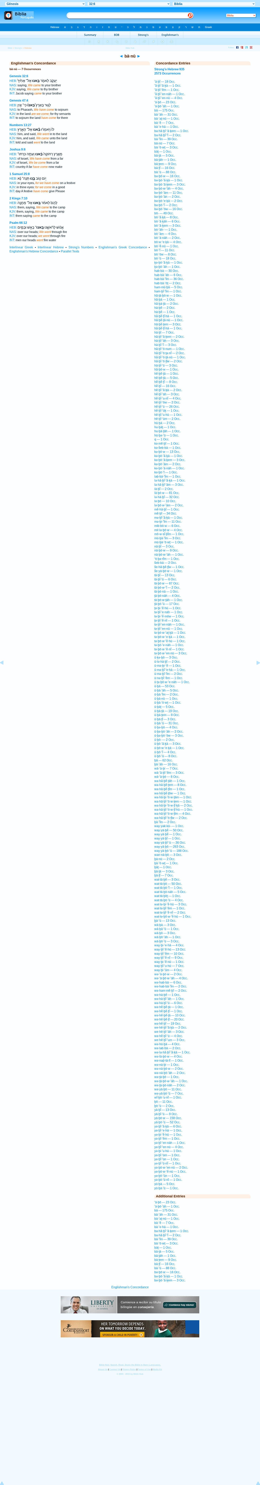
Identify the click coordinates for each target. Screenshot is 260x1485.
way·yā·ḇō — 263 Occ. (169, 846)
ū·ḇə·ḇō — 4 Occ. (166, 727)
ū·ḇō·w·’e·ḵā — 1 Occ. (169, 748)
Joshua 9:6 (18, 149)
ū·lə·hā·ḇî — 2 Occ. (167, 661)
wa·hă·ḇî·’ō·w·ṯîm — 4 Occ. (172, 813)
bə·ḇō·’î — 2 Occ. (166, 205)
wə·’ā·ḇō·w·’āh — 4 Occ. (171, 978)
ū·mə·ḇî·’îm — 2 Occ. (168, 673)
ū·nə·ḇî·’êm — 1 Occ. (168, 678)
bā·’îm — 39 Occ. (166, 139)
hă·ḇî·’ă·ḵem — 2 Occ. (169, 336)
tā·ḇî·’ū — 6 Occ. (165, 579)
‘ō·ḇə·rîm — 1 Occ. (166, 558)
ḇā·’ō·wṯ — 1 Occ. (166, 863)
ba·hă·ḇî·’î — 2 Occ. (167, 135)
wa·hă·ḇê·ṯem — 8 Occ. (170, 785)
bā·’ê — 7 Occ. (164, 122)
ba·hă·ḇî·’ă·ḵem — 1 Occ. (171, 131)
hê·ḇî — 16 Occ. (165, 386)
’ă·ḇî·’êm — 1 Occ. (166, 89)
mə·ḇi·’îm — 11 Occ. (168, 521)
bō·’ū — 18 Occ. (165, 258)
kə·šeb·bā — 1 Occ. (167, 447)
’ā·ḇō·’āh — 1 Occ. (166, 106)
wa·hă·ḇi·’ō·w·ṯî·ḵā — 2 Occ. (173, 805)
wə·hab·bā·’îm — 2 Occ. (170, 986)
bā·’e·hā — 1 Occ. (166, 126)
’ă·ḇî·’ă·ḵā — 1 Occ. (167, 85)
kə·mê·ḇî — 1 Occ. (166, 443)
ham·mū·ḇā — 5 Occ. (168, 287)
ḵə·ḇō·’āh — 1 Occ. (167, 266)
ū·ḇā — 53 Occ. (164, 686)
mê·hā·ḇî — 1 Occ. (166, 509)
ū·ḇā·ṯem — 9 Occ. (166, 715)
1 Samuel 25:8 (20, 174)
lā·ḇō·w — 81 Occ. (166, 492)
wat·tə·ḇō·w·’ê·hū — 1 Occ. (172, 916)
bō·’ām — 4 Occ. (165, 233)
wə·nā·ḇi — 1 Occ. (166, 1064)
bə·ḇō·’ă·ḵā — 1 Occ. (168, 180)
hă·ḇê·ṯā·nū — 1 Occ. (168, 320)
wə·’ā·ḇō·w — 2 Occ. (168, 974)
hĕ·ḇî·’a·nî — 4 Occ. (167, 398)
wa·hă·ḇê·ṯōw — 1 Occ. (170, 793)
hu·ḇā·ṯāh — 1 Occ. (167, 431)
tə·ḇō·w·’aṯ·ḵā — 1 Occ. (170, 632)
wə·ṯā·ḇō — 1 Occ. (166, 1077)
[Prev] (5, 671)
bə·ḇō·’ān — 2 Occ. (167, 196)
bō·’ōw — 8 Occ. (165, 254)
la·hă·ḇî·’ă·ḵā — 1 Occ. (169, 480)
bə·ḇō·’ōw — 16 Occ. (168, 209)
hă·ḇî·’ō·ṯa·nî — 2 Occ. (169, 353)
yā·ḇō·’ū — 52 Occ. (167, 1122)
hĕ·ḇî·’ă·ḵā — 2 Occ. (168, 390)
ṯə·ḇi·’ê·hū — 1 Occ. (167, 608)
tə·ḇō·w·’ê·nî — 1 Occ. (169, 649)
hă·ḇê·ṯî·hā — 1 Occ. (168, 316)
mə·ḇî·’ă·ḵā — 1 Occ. (168, 517)
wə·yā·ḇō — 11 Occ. (168, 1089)
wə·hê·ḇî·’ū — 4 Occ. (168, 1036)
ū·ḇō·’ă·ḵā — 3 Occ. (167, 743)
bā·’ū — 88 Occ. (165, 172)
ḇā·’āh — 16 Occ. (166, 764)
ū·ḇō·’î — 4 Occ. (165, 752)
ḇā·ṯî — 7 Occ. (163, 875)
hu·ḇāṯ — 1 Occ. (165, 427)
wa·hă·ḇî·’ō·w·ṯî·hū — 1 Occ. (173, 809)
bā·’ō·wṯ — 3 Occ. (166, 147)
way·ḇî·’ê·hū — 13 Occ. (170, 949)
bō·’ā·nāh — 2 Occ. (167, 237)
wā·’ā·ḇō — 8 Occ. (166, 776)
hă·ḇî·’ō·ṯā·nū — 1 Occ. (170, 357)
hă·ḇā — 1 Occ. (164, 299)
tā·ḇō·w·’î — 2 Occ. (167, 587)
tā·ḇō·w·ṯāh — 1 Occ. (168, 600)
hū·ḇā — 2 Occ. (164, 423)
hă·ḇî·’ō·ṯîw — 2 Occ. (168, 361)
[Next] (255, 671)
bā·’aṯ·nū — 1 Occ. (166, 118)
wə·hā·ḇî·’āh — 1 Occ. (169, 998)
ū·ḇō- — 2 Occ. (164, 739)
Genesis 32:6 (19, 76)
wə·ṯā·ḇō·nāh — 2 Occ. (169, 1085)
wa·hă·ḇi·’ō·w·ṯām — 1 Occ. (173, 797)
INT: (12, 93)
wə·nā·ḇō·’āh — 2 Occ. (169, 1073)
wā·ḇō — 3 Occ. (165, 933)
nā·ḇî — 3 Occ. (164, 546)
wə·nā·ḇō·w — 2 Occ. (168, 1068)
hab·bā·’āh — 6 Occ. (168, 275)
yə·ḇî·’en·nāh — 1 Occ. (169, 1142)
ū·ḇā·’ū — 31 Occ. (166, 723)
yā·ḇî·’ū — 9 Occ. (166, 1114)
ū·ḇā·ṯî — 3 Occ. (165, 719)
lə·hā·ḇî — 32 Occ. (166, 497)
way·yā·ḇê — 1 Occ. (168, 834)
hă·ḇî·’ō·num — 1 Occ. (169, 348)
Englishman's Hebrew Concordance (34, 251)
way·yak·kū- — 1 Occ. (169, 826)
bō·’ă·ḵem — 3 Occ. (167, 225)
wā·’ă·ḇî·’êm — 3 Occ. (169, 772)
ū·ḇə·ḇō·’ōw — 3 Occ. (169, 735)
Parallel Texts (70, 251)
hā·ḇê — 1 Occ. (164, 312)
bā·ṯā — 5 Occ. (164, 155)
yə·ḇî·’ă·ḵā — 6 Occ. (168, 1126)
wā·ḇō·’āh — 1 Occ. (167, 937)
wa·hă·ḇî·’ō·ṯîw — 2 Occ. (170, 817)
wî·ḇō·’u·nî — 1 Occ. (168, 1097)
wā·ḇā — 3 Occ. (165, 925)
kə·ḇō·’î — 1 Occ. (166, 472)
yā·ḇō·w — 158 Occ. (168, 1118)
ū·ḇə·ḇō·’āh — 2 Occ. (168, 731)
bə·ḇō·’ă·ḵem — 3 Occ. (169, 184)
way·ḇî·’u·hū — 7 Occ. (169, 965)
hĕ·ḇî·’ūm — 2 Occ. (167, 418)
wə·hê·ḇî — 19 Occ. (167, 1023)
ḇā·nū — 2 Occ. (164, 859)
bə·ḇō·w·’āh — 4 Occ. (169, 188)
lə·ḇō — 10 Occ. (165, 501)
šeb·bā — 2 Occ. (165, 562)
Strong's (18, 48)
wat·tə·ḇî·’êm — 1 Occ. (169, 908)
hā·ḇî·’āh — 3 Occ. (166, 340)
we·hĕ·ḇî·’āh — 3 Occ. (169, 1031)
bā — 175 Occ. (164, 110)
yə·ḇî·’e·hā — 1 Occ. (168, 1130)
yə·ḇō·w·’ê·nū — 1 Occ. (170, 1171)
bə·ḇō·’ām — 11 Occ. (168, 192)
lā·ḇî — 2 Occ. (163, 488)
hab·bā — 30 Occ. (166, 270)
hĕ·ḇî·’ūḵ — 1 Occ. (166, 410)
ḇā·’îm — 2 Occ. (165, 822)
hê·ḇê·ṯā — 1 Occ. (166, 373)
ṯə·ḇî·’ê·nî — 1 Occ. (167, 620)
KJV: (13, 89)
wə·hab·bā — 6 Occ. (168, 982)
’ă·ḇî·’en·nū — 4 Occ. (168, 98)
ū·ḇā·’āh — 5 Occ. (166, 690)
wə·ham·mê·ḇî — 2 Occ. (170, 990)
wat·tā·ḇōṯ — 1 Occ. (167, 896)
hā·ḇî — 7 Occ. (164, 332)
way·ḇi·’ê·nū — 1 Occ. (169, 961)
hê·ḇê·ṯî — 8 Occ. (166, 381)
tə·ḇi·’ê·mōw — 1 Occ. (169, 616)
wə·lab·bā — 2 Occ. (167, 1048)
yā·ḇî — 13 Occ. (165, 1109)
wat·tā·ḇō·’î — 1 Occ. (168, 887)
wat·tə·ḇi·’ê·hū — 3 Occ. (170, 904)
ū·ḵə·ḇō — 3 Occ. (166, 657)
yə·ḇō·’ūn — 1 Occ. (167, 1175)
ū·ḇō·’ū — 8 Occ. (165, 756)
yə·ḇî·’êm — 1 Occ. (167, 1138)
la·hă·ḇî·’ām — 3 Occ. (169, 484)
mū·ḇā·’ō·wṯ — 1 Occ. (168, 542)
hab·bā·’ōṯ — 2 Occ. (167, 283)
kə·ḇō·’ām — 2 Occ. (167, 464)
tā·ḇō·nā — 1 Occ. (166, 591)
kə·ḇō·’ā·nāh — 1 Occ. (169, 468)
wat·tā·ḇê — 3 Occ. (167, 879)
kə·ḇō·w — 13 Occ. (167, 451)
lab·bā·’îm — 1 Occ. (167, 476)
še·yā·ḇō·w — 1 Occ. (168, 571)
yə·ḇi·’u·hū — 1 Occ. (168, 1151)
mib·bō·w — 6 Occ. (167, 525)
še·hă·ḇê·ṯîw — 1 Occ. (169, 567)
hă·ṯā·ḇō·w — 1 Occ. (168, 295)
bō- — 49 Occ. (164, 213)
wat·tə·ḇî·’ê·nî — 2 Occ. (170, 912)
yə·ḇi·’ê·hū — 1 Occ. (168, 1134)
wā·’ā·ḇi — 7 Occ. (166, 768)
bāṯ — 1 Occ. (163, 151)
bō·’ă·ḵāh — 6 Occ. (167, 221)
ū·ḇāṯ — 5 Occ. (164, 706)
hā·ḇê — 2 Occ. (164, 307)
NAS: (13, 85)
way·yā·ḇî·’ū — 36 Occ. (170, 842)
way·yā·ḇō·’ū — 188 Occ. (171, 850)
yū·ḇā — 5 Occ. (164, 1184)
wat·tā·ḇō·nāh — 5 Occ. (170, 892)
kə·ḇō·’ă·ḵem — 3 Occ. (169, 460)
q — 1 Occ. (161, 439)
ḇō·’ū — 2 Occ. (164, 1105)
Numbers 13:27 (20, 125)
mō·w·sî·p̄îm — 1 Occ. (169, 534)
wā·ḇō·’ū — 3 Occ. (166, 941)
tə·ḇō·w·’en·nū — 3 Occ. (170, 653)
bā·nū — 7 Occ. (164, 143)
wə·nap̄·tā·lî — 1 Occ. (168, 1060)
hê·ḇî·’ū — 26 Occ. (166, 406)
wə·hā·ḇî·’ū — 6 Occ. (168, 1003)
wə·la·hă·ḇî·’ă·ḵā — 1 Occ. (172, 1052)
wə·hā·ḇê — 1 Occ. (167, 994)
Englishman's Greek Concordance (123, 247)
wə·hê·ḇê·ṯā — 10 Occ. (169, 1015)
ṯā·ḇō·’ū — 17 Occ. (166, 604)
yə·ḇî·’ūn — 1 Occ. (166, 1159)
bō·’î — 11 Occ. (164, 250)
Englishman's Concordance (130, 1287)
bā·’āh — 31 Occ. (166, 114)
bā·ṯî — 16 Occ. (164, 168)
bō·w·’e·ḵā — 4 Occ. (168, 242)
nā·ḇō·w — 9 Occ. (166, 550)
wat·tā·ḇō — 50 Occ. (168, 883)
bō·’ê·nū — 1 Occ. (166, 246)
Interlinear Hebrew (51, 247)
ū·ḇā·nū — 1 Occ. (166, 698)
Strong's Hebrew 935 (169, 69)
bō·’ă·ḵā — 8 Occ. (166, 217)
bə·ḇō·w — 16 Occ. (167, 176)
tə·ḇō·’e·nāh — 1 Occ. (169, 645)
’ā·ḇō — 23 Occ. (165, 102)
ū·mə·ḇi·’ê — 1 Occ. (167, 665)
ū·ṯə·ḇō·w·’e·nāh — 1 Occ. (172, 682)
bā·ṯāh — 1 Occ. (165, 159)
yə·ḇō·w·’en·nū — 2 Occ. (171, 1167)
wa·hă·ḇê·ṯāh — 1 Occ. (169, 781)
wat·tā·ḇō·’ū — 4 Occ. (168, 900)
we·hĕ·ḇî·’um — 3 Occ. (169, 1040)
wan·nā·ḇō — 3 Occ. (168, 854)
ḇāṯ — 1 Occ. (163, 867)
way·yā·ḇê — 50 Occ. (168, 830)
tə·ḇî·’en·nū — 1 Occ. (168, 628)
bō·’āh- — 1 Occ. (165, 229)
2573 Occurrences (167, 73)
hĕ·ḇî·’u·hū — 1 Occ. (168, 414)
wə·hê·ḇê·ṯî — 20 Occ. (169, 1019)
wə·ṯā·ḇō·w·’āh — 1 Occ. (171, 1081)
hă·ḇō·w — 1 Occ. (166, 369)
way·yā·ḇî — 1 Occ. (167, 838)
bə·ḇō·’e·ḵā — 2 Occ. (168, 200)
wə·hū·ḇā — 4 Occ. (167, 1044)
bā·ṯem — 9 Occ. (165, 164)
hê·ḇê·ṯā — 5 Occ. (166, 377)
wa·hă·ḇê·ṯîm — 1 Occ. (169, 789)
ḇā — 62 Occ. (163, 760)
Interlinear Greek (21, 247)
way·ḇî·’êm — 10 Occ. (169, 953)
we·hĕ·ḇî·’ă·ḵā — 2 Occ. (170, 1027)
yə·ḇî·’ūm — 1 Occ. (167, 1155)
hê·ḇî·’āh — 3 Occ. (166, 394)
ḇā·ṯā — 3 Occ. (164, 871)
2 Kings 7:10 (18, 198)
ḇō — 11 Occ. (163, 1101)
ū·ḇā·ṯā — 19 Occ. (166, 711)
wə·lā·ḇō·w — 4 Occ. (168, 1056)
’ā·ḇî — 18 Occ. (164, 81)
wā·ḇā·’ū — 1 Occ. (166, 929)
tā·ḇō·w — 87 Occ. (166, 583)
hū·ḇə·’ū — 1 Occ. (166, 435)
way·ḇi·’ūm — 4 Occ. (168, 970)
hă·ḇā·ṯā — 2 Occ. (166, 303)
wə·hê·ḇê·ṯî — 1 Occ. (168, 1011)
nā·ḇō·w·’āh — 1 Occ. (169, 554)
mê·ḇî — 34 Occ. (165, 513)
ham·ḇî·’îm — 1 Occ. (168, 291)
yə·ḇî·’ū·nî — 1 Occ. (167, 1163)
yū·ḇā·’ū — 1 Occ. (166, 1188)
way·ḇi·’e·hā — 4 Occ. (169, 945)
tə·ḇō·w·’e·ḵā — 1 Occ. (169, 636)
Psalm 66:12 (18, 222)
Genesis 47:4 (19, 100)
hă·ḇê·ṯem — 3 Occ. (167, 324)
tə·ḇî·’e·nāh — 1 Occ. (168, 612)
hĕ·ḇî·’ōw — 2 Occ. (167, 402)
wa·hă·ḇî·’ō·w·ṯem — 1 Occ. (173, 801)
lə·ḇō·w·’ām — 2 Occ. (168, 505)
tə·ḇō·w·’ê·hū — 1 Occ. (169, 641)
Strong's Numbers (81, 247)
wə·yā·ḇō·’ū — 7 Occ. (168, 1093)
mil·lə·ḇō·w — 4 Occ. (168, 530)
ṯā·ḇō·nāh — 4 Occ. (167, 595)
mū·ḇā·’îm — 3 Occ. (167, 538)
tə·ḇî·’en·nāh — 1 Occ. (169, 624)
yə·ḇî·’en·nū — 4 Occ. (169, 1147)
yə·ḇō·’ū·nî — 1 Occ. (168, 1179)
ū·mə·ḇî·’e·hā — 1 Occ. (170, 669)
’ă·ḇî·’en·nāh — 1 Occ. (169, 94)
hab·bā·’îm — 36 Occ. (169, 279)
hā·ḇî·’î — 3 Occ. (165, 344)
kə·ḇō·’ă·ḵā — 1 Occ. (168, 456)
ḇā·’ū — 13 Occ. (165, 920)
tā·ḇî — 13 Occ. (164, 575)
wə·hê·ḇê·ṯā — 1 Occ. (169, 1007)
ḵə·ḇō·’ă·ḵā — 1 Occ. (168, 262)
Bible (10, 48)
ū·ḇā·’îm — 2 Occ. (166, 694)
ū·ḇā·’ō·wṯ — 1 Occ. (167, 702)
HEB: (13, 80)
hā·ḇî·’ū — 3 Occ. (166, 365)
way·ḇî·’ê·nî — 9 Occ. (168, 957)
